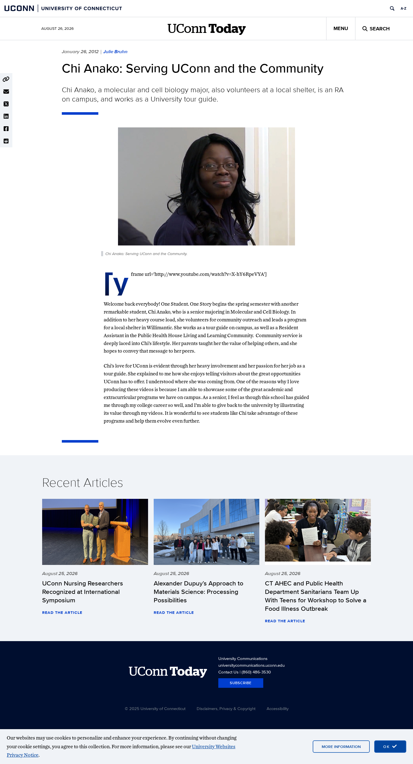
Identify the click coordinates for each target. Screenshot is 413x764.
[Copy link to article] (6, 79)
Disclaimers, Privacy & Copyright (226, 708)
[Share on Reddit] (6, 141)
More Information (341, 746)
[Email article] (6, 91)
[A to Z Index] (403, 8)
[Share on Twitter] (6, 104)
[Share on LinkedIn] (6, 116)
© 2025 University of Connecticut (155, 708)
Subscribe (241, 683)
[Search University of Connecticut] (392, 8)
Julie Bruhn (115, 51)
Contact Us (228, 672)
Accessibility (278, 708)
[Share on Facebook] (6, 129)
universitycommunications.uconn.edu (251, 665)
